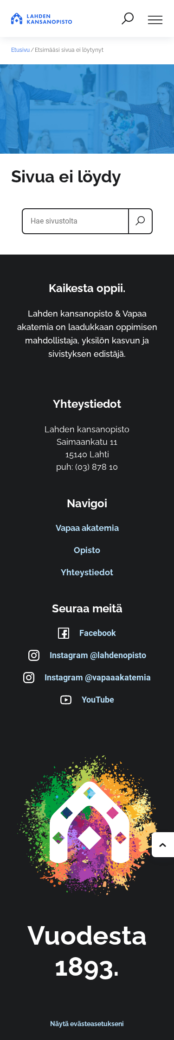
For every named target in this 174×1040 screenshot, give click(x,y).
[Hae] (127, 18)
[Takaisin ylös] (163, 844)
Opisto (87, 550)
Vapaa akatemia (87, 528)
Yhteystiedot (87, 572)
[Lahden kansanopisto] (87, 826)
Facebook (97, 633)
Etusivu (20, 50)
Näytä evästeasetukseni (87, 1024)
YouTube (98, 699)
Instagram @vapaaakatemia (98, 677)
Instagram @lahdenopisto (98, 655)
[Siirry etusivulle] (41, 18)
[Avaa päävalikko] (155, 18)
